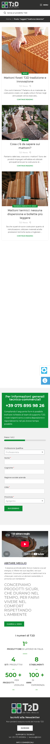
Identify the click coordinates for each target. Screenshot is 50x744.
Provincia (9, 497)
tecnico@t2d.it (35, 737)
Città (7, 487)
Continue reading (25, 99)
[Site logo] (10, 5)
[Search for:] (25, 13)
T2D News (23, 86)
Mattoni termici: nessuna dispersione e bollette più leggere (25, 214)
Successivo (13, 508)
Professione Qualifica (13, 448)
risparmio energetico (22, 206)
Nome (7, 458)
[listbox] (24, 452)
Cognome (9, 468)
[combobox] (24, 501)
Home (8, 19)
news (25, 73)
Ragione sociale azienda (14, 477)
